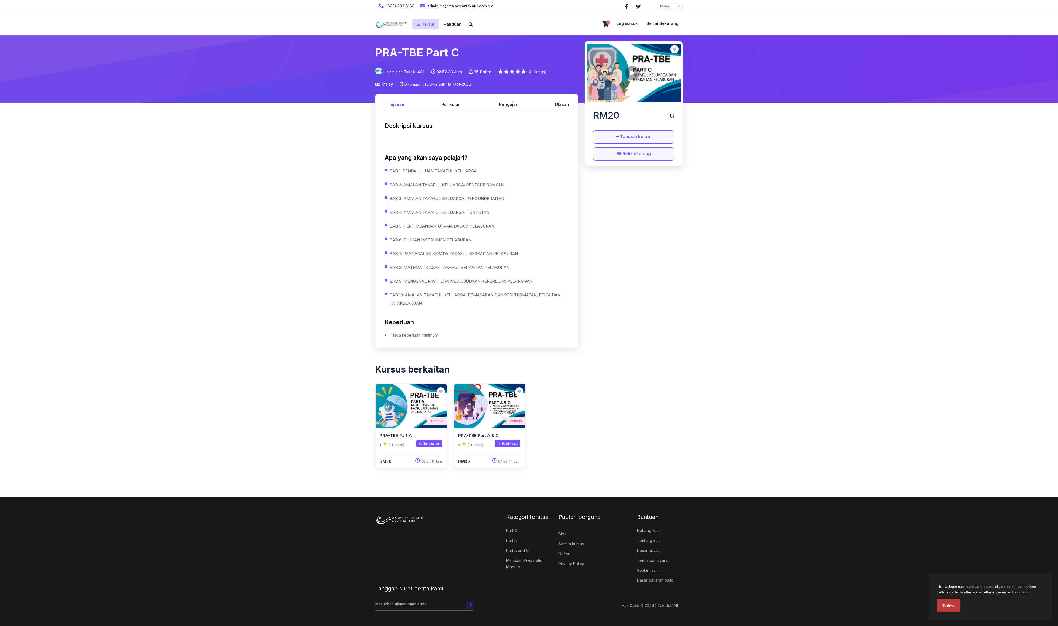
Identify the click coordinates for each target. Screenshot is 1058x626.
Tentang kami (649, 540)
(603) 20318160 (399, 6)
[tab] (394, 103)
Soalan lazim (648, 570)
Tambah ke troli (635, 136)
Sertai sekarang (662, 23)
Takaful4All (414, 71)
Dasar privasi (648, 550)
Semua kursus (571, 543)
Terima (948, 605)
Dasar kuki (1020, 592)
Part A (511, 540)
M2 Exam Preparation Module (525, 563)
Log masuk (627, 23)
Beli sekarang (636, 153)
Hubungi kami (649, 530)
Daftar (564, 553)
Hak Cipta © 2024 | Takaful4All (650, 605)
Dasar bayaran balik (655, 580)
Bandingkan (431, 443)
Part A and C (517, 550)
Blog (562, 533)
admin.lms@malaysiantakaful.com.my (459, 6)
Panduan (452, 24)
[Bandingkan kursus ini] (672, 115)
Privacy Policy (571, 563)
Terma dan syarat (653, 560)
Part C (511, 530)
